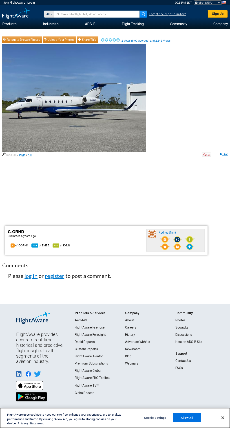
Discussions (183, 334)
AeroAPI (81, 320)
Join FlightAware (14, 2)
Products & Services (90, 313)
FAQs (179, 368)
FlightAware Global (88, 370)
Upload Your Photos (61, 39)
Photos (180, 320)
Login (31, 2)
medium (11, 155)
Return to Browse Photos (23, 39)
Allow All (187, 417)
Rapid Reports (85, 342)
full (30, 155)
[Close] (223, 418)
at (62, 245)
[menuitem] (9, 24)
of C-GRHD (20, 245)
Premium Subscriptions (91, 363)
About (129, 320)
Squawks (181, 327)
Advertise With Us (137, 342)
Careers (130, 327)
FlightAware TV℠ (87, 385)
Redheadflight (167, 232)
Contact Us (183, 361)
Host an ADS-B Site (189, 342)
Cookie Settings (155, 417)
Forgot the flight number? (167, 14)
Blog (128, 356)
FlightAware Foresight (90, 334)
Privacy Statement (31, 423)
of (41, 245)
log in (31, 276)
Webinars (131, 363)
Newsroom (133, 349)
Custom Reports (86, 349)
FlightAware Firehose (90, 327)
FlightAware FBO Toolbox (92, 378)
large (22, 155)
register (54, 276)
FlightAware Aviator (89, 356)
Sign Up (217, 14)
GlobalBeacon (84, 393)
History (130, 334)
